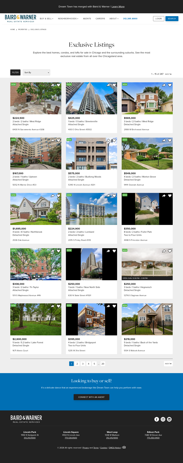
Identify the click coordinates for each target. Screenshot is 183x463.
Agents (87, 18)
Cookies (103, 447)
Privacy (86, 447)
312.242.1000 (30, 437)
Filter (15, 72)
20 (103, 363)
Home (12, 29)
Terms (96, 447)
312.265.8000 (130, 18)
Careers (100, 18)
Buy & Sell (46, 18)
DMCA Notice (115, 447)
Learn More (118, 6)
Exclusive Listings (38, 29)
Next (167, 74)
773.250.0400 (153, 437)
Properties (22, 29)
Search (172, 18)
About (113, 18)
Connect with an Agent (91, 397)
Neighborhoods (67, 18)
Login (159, 18)
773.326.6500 (71, 437)
